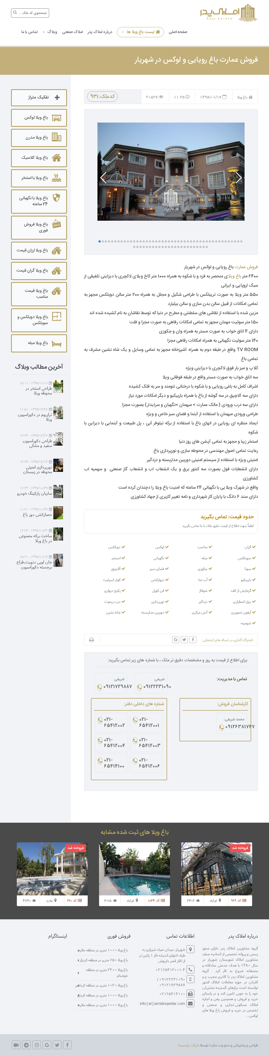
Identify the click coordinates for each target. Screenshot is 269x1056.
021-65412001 (149, 723)
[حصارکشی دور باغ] (58, 512)
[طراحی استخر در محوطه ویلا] (58, 386)
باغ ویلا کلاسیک (34, 157)
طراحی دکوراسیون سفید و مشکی (37, 443)
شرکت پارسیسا (188, 1045)
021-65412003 (149, 743)
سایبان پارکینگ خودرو (34, 493)
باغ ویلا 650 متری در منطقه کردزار (104, 960)
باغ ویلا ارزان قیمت (32, 250)
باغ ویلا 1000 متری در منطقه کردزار (102, 995)
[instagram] (36, 1045)
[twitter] (57, 1045)
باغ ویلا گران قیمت (32, 270)
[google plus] (47, 1045)
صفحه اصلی (178, 32)
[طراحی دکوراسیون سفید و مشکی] (58, 439)
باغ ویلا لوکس (36, 117)
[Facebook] (67, 1045)
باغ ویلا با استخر (35, 178)
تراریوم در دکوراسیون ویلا (35, 417)
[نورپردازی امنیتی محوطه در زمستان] (58, 465)
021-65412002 (114, 723)
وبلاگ (52, 32)
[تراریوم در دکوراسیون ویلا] (58, 412)
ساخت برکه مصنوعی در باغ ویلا (35, 538)
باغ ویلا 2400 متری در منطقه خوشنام (107, 972)
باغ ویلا (234, 276)
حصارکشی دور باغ (37, 514)
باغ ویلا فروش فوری (36, 227)
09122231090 (154, 687)
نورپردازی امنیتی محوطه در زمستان (37, 469)
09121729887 (114, 687)
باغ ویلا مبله (38, 343)
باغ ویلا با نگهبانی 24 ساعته (33, 201)
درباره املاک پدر (99, 32)
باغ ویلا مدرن (36, 137)
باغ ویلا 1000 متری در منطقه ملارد (103, 950)
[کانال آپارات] (16, 1045)
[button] (238, 177)
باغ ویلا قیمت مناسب (36, 293)
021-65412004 (114, 743)
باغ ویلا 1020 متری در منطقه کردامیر (101, 985)
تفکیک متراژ (38, 97)
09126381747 (235, 727)
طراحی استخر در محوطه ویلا (38, 390)
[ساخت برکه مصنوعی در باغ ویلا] (58, 534)
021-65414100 (114, 764)
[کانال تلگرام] (26, 1045)
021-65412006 (149, 764)
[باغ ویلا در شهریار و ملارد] (228, 13)
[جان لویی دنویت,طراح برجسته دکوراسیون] (58, 560)
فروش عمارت (246, 267)
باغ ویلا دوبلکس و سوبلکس (32, 320)
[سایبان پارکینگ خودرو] (58, 491)
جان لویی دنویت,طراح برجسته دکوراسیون (34, 564)
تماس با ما (29, 32)
